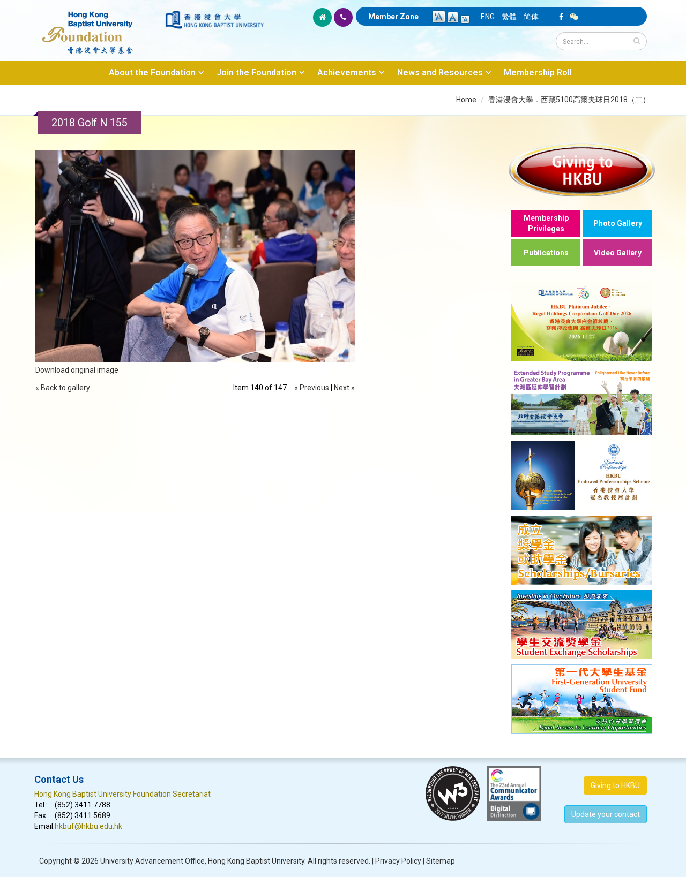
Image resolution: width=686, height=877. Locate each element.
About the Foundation (152, 72)
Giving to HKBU (615, 785)
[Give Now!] (582, 169)
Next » (344, 387)
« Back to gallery (62, 387)
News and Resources (440, 72)
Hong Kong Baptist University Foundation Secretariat (122, 794)
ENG (488, 16)
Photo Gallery (617, 223)
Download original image (76, 370)
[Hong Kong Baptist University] (214, 20)
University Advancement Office (152, 861)
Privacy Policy (398, 861)
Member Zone (393, 16)
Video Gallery (618, 252)
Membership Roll (538, 72)
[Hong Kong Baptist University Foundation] (99, 27)
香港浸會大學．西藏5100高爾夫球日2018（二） (569, 99)
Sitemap (440, 861)
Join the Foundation (256, 72)
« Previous (311, 387)
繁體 (509, 16)
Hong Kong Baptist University (256, 861)
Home (466, 99)
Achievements (346, 72)
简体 (531, 16)
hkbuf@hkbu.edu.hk (88, 826)
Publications (546, 252)
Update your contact (605, 814)
